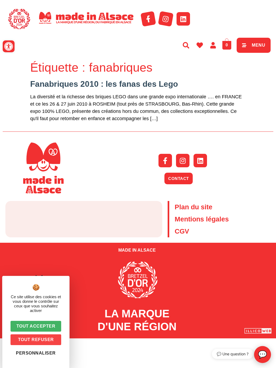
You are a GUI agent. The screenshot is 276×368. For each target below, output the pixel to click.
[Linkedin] (183, 19)
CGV (182, 231)
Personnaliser (36, 353)
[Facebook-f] (148, 19)
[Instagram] (166, 19)
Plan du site (193, 207)
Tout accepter (36, 326)
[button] (9, 46)
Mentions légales (202, 219)
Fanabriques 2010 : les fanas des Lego (104, 83)
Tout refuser (36, 339)
